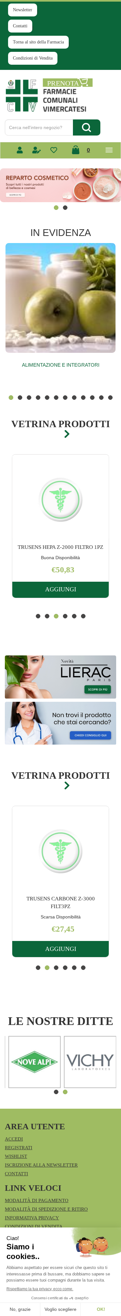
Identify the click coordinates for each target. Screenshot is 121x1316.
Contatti (20, 26)
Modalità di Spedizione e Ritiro (46, 1209)
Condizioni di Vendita (33, 58)
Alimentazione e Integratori (60, 365)
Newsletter (22, 9)
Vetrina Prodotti (60, 423)
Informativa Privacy (32, 1217)
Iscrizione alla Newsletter (41, 1165)
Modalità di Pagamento (36, 1200)
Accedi (14, 1139)
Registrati (18, 1147)
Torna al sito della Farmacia (38, 42)
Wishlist (16, 1156)
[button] (56, 208)
